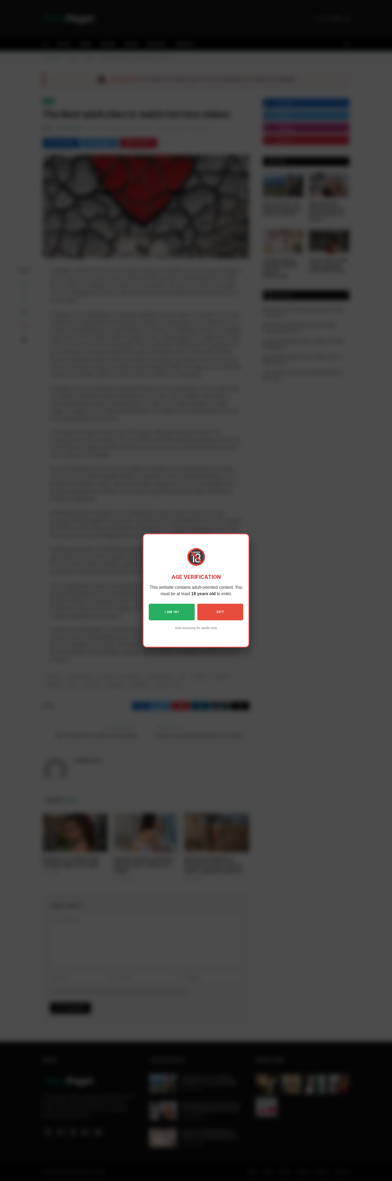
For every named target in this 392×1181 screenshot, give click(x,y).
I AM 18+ (172, 612)
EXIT (220, 612)
